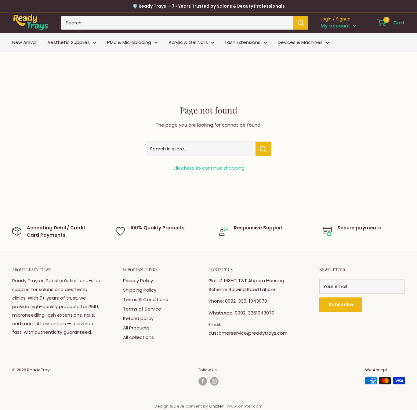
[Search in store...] (263, 149)
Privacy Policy (138, 280)
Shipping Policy (139, 290)
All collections (138, 337)
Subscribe (340, 304)
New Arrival (24, 42)
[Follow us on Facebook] (202, 381)
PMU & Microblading (129, 42)
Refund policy (138, 318)
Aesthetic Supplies (68, 42)
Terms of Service (142, 309)
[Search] (300, 23)
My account (336, 25)
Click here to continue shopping (208, 168)
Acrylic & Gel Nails (188, 42)
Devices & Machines (300, 42)
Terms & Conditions (145, 299)
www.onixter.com (245, 406)
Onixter (217, 406)
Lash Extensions (242, 42)
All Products (136, 328)
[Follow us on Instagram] (214, 381)
